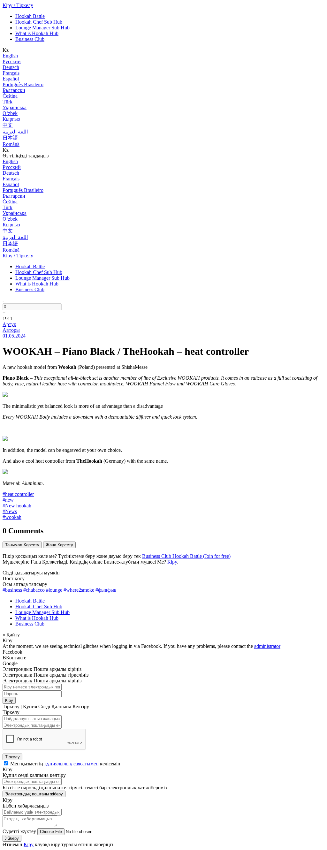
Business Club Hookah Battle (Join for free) (186, 556)
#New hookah (17, 505)
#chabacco (34, 590)
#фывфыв (106, 590)
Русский (12, 61)
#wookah (12, 517)
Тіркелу (12, 757)
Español (11, 78)
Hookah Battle (30, 16)
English (10, 55)
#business (12, 590)
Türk (7, 101)
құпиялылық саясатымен (71, 763)
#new (8, 500)
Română (11, 144)
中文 (8, 125)
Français (11, 73)
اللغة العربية (15, 131)
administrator (267, 646)
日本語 (10, 137)
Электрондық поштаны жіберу (34, 794)
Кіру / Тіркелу (18, 5)
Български (14, 90)
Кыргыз (11, 119)
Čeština (10, 96)
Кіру (172, 562)
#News (10, 511)
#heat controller (18, 494)
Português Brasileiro (23, 84)
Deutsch (11, 67)
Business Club (29, 39)
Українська (15, 107)
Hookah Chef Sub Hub (38, 22)
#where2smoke (79, 590)
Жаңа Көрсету (59, 545)
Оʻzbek (10, 113)
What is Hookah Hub (36, 33)
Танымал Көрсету (22, 545)
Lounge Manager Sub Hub (42, 27)
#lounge (54, 590)
